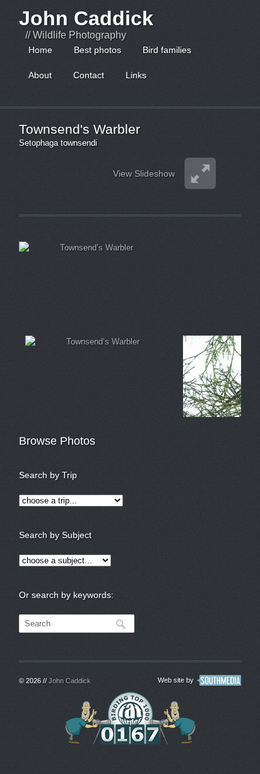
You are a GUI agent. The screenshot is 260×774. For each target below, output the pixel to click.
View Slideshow (144, 173)
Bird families (167, 50)
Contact (88, 75)
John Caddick (86, 18)
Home (40, 50)
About (40, 75)
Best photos (97, 50)
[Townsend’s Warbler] (91, 282)
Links (136, 75)
